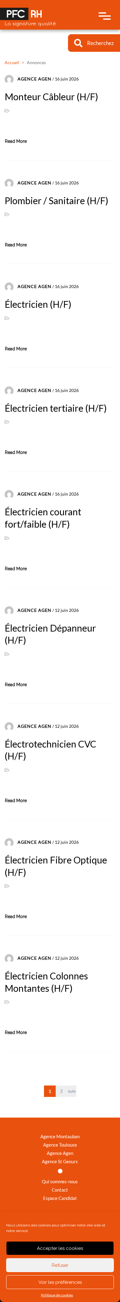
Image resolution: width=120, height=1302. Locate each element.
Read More (16, 141)
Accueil (12, 62)
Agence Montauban (60, 1136)
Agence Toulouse (60, 1144)
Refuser (60, 1265)
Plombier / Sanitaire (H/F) (56, 200)
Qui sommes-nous (60, 1181)
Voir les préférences (60, 1282)
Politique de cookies (57, 1295)
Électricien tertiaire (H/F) (56, 408)
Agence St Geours (60, 1161)
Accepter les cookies (60, 1248)
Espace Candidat (60, 1198)
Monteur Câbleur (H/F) (51, 96)
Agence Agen (60, 1153)
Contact (60, 1190)
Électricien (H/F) (38, 304)
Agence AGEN (34, 78)
